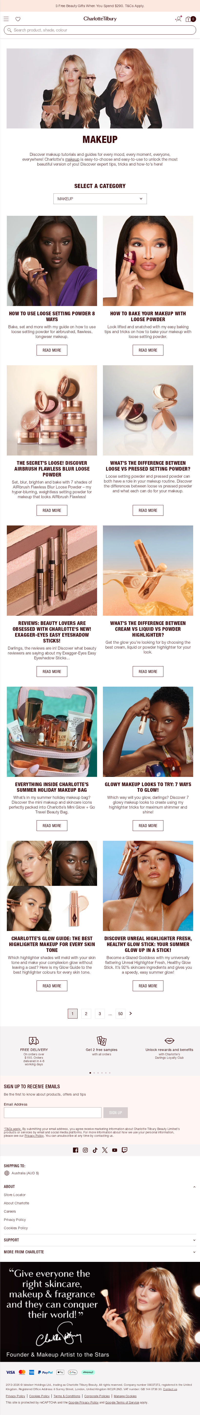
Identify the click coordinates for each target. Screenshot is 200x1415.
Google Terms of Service (122, 1402)
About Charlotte (16, 1203)
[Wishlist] (18, 19)
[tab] (90, 1073)
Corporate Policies (97, 1396)
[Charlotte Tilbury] (100, 19)
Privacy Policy (34, 1136)
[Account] (179, 18)
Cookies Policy (16, 1228)
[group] (36, 1048)
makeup (72, 159)
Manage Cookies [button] (125, 1396)
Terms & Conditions (67, 1396)
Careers (10, 1211)
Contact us (170, 1389)
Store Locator (15, 1195)
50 (120, 1013)
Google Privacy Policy (84, 1402)
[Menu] (6, 19)
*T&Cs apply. (12, 1129)
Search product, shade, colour (40, 30)
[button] (9, 30)
